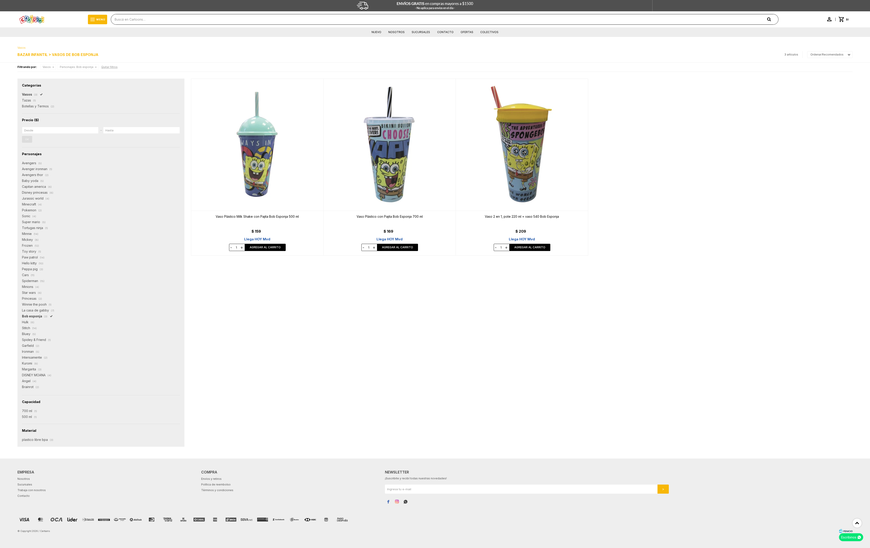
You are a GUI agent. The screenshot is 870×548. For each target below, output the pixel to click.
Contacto (445, 32)
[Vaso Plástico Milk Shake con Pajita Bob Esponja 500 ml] (257, 145)
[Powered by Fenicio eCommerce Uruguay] (846, 531)
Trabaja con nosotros (31, 490)
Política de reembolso (216, 484)
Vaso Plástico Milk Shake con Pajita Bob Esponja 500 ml (257, 216)
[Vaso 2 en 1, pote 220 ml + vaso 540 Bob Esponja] (522, 145)
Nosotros (396, 32)
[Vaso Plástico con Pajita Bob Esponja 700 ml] (390, 145)
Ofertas (467, 32)
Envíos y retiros (211, 478)
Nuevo (376, 32)
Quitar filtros (109, 67)
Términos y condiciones (217, 490)
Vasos (47, 67)
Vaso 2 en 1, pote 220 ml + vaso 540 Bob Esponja (522, 216)
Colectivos (489, 32)
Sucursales (421, 32)
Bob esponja (76, 67)
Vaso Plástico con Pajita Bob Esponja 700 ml (390, 216)
